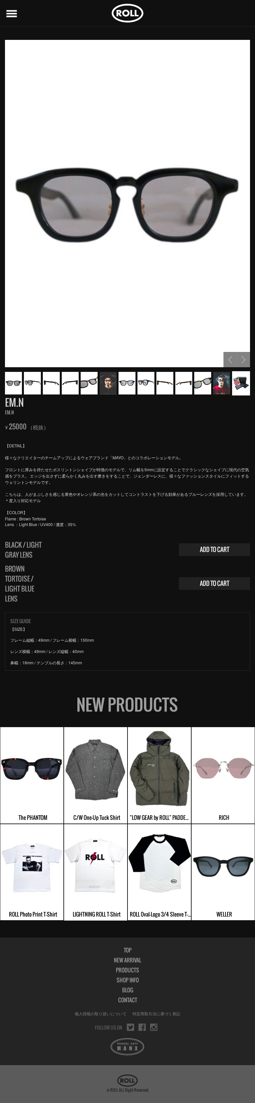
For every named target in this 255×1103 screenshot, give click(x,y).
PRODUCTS (127, 970)
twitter (130, 1027)
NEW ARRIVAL (127, 960)
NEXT (243, 359)
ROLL (127, 13)
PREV (230, 359)
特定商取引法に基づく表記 (156, 1013)
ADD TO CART (214, 549)
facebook (142, 1027)
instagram (153, 1027)
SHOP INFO (128, 980)
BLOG (127, 990)
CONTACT (127, 1000)
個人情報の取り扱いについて (101, 1013)
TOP (127, 950)
